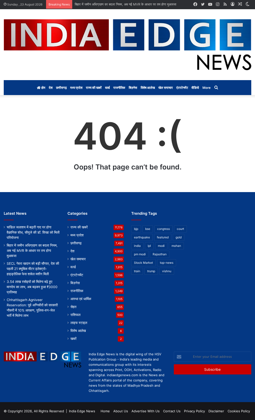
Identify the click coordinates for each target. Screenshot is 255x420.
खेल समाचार (165, 88)
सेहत (73, 307)
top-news (166, 262)
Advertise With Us (145, 411)
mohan (176, 246)
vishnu (166, 271)
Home (105, 411)
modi (161, 246)
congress (163, 229)
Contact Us (172, 411)
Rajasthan (160, 254)
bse (147, 229)
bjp (136, 229)
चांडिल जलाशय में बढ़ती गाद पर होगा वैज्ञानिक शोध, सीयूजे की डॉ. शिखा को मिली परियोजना (33, 232)
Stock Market (143, 262)
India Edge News (82, 411)
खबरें (73, 339)
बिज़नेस (133, 88)
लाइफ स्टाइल (78, 323)
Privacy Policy (194, 411)
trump (151, 271)
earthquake (142, 237)
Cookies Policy (239, 411)
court (180, 229)
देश (51, 88)
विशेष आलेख (148, 88)
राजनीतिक (119, 88)
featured (163, 237)
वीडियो (195, 88)
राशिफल (75, 315)
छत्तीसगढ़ (61, 88)
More (206, 88)
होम (43, 88)
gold (179, 237)
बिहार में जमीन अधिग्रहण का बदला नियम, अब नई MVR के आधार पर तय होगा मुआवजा (125, 4)
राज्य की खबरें (94, 88)
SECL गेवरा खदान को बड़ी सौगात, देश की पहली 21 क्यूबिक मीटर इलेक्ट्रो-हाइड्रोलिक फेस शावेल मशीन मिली (33, 269)
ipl (149, 246)
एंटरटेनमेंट (182, 88)
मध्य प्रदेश (76, 88)
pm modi (140, 254)
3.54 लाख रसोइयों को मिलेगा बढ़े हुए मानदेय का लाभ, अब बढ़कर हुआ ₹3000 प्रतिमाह (32, 287)
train (137, 271)
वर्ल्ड (107, 88)
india (137, 246)
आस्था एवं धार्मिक (80, 299)
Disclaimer (216, 411)
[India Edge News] (127, 44)
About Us (120, 411)
